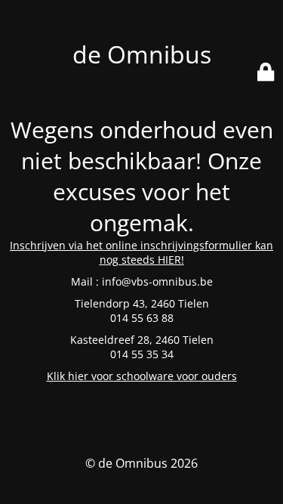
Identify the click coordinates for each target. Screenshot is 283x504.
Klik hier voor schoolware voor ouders (142, 376)
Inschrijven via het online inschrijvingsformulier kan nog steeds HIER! (141, 252)
